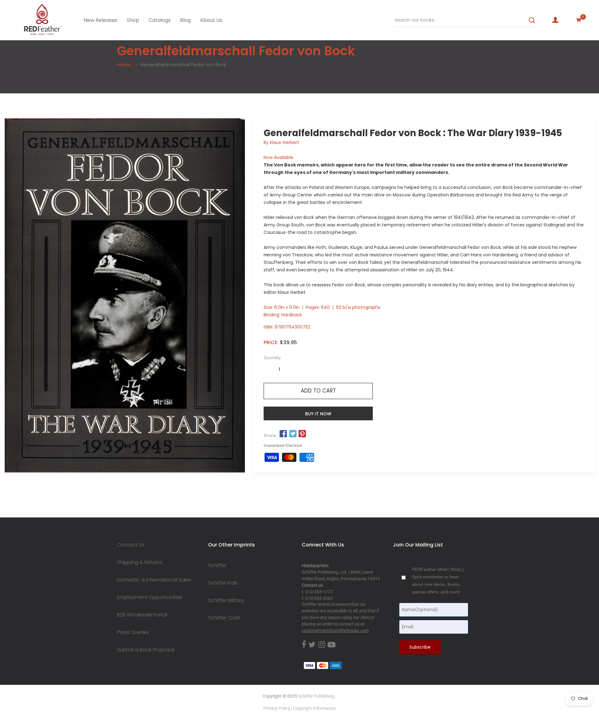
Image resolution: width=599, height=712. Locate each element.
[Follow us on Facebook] (283, 434)
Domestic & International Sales (154, 579)
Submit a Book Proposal (145, 649)
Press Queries (133, 632)
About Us (211, 20)
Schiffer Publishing (316, 696)
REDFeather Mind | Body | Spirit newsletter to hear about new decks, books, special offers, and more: (438, 580)
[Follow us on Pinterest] (302, 434)
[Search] (532, 20)
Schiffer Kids (222, 583)
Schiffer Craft (224, 618)
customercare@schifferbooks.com (335, 630)
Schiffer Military (226, 600)
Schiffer (217, 565)
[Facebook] (304, 645)
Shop (133, 20)
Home (124, 64)
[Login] (555, 20)
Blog (185, 20)
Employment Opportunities (149, 597)
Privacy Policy (276, 708)
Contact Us (130, 544)
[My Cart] (579, 20)
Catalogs (160, 20)
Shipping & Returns (140, 562)
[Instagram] (321, 645)
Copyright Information (314, 708)
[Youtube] (331, 645)
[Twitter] (312, 645)
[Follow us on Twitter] (293, 434)
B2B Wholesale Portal (142, 614)
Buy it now (318, 414)
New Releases (100, 20)
